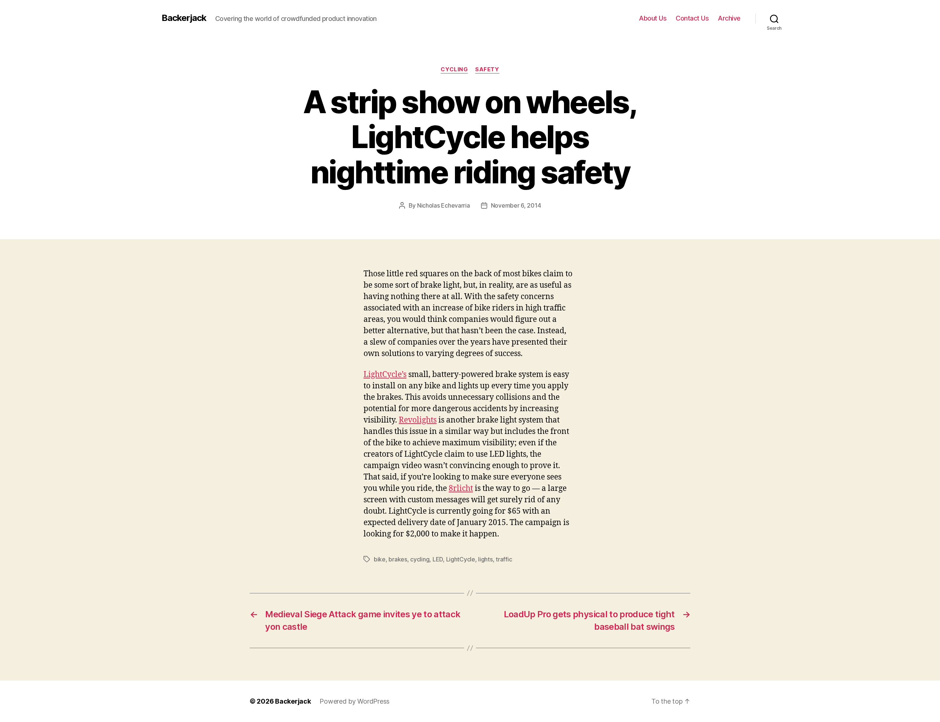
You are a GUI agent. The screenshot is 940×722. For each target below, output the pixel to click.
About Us (652, 18)
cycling (419, 559)
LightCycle (460, 559)
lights (485, 559)
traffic (504, 559)
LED (438, 559)
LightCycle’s (385, 375)
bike (380, 559)
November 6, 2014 (516, 205)
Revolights (418, 420)
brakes (397, 559)
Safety (487, 69)
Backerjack (184, 18)
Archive (729, 18)
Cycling (454, 69)
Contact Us (692, 18)
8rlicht (461, 488)
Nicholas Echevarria (443, 205)
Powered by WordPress (354, 701)
